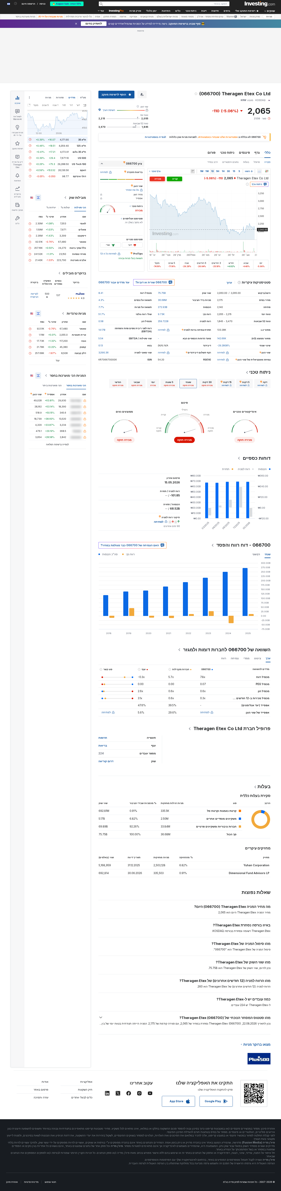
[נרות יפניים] (267, 171)
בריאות (102, 745)
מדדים (71, 97)
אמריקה (133, 16)
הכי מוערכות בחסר (76, 385)
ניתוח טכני (227, 152)
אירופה (123, 16)
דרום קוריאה (105, 761)
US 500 (82, 157)
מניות (269, 16)
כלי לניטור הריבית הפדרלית (79, 16)
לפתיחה (204, 712)
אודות (45, 1081)
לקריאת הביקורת (34, 295)
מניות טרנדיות (76, 313)
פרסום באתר (41, 1089)
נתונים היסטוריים (230, 162)
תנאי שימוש (50, 1181)
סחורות (60, 97)
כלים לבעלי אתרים (81, 1097)
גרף (257, 152)
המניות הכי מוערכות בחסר (68, 375)
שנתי (267, 554)
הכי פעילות (80, 207)
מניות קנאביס (146, 16)
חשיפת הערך (109, 110)
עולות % (65, 207)
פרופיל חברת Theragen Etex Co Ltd (231, 728)
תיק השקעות (85, 1089)
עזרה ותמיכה (41, 1097)
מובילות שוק (77, 198)
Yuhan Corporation (256, 865)
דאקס (83, 170)
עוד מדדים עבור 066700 (113, 282)
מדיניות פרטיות (31, 1181)
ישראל (243, 16)
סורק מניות (135, 11)
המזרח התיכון (109, 16)
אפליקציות (86, 1081)
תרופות (102, 737)
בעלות (246, 162)
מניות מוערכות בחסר (25, 16)
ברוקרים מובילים (74, 273)
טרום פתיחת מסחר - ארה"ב (210, 16)
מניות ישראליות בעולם (167, 16)
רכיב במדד (212, 162)
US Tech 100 (79, 163)
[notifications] (15, 3)
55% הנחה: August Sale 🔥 (66, 3)
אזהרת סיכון (12, 1181)
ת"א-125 (81, 145)
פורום (211, 152)
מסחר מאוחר (187, 16)
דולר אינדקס (79, 176)
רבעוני (256, 554)
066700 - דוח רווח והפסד (243, 545)
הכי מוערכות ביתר (52, 385)
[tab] (262, 383)
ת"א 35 (82, 139)
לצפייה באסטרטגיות (155, 137)
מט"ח (83, 97)
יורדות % (51, 207)
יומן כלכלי (151, 11)
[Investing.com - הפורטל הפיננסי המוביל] (260, 3)
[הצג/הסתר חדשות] (193, 171)
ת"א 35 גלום (79, 151)
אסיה (97, 16)
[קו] (259, 171)
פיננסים (244, 152)
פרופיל (257, 162)
